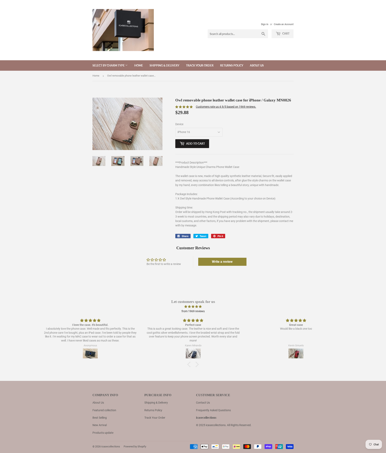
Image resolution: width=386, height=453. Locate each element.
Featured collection (104, 410)
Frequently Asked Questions (213, 410)
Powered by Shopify (135, 446)
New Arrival (99, 425)
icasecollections (110, 446)
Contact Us (203, 402)
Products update (102, 432)
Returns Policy (231, 65)
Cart (286, 33)
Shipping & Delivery (164, 65)
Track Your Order (200, 65)
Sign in (264, 24)
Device (179, 124)
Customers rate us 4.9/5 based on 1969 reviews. (226, 106)
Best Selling (99, 417)
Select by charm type (108, 65)
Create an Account (284, 24)
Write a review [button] (222, 262)
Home (138, 65)
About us (257, 65)
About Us (98, 402)
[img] (193, 306)
